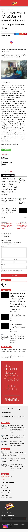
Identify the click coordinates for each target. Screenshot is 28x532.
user (3, 31)
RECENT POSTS (5, 449)
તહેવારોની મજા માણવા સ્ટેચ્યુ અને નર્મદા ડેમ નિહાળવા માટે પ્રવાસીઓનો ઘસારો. (21, 226)
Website (3, 264)
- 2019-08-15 (14, 331)
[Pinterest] (25, 34)
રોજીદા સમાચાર (4, 154)
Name (3, 259)
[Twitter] (17, 34)
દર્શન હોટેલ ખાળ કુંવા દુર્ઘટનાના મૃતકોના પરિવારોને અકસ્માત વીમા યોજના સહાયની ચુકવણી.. (9, 210)
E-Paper (18, 409)
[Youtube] (10, 512)
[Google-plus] (20, 34)
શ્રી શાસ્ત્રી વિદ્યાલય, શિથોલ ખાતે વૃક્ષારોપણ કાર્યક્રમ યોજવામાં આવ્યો (6, 226)
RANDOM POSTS (6, 423)
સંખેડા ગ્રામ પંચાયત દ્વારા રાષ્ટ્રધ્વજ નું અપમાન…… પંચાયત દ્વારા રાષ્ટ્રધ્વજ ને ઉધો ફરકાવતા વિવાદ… (17, 326)
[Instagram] (7, 512)
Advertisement (6, 412)
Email (16, 259)
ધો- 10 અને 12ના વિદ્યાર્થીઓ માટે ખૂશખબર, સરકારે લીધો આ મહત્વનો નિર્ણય (18, 316)
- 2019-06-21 (5, 213)
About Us (11, 409)
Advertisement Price (8, 416)
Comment (3, 246)
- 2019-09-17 (14, 311)
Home (4, 409)
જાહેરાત (3, 479)
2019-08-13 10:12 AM (9, 31)
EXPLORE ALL (23, 290)
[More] (14, 44)
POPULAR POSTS (6, 290)
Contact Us (20, 416)
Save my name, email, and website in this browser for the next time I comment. (11, 271)
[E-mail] (23, 34)
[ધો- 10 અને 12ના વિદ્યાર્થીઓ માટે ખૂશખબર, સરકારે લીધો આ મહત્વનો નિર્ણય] (5, 317)
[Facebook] (15, 34)
